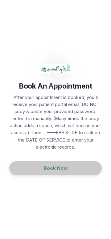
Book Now (56, 168)
